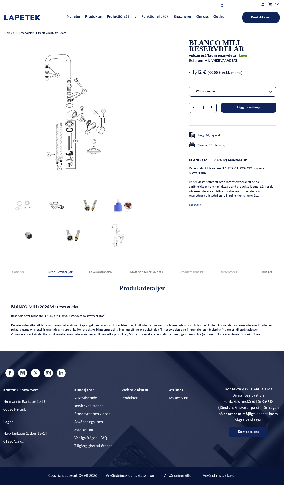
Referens (196, 61)
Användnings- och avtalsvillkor (130, 476)
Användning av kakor (219, 476)
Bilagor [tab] (267, 272)
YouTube (22, 373)
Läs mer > (195, 205)
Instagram (48, 373)
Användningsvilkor (178, 476)
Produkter (130, 398)
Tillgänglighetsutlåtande (93, 446)
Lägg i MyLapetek (209, 135)
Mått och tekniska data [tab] (146, 272)
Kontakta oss (261, 17)
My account (178, 398)
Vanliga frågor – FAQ (90, 438)
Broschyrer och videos (92, 414)
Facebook (9, 373)
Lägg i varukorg (248, 107)
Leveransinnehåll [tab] (101, 272)
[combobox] (232, 92)
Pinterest (35, 373)
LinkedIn (61, 373)
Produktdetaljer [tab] (60, 272)
